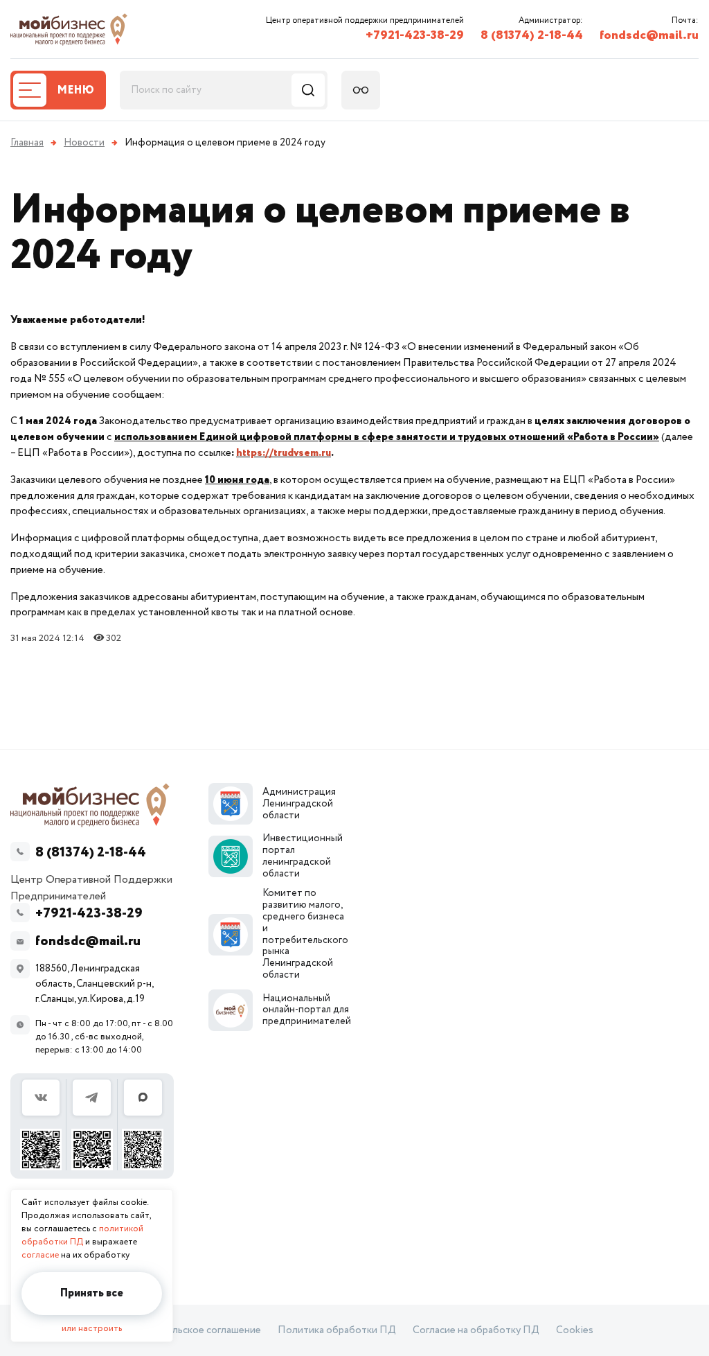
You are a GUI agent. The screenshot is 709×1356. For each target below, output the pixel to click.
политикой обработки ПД (82, 1235)
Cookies (574, 1330)
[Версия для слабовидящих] (360, 90)
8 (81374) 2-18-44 (532, 35)
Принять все (91, 1293)
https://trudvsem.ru (283, 453)
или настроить (92, 1328)
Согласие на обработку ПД (476, 1330)
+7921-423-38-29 (415, 35)
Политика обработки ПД (337, 1330)
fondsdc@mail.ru (649, 35)
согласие (40, 1255)
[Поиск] (308, 90)
